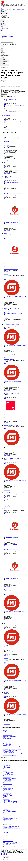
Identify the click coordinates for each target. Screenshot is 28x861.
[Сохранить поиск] (2, 49)
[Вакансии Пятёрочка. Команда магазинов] (15, 210)
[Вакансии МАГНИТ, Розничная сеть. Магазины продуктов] (15, 288)
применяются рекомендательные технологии (11, 847)
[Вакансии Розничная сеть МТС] (15, 405)
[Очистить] (2, 46)
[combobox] (7, 43)
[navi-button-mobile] (2, 30)
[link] (3, 23)
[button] (2, 26)
